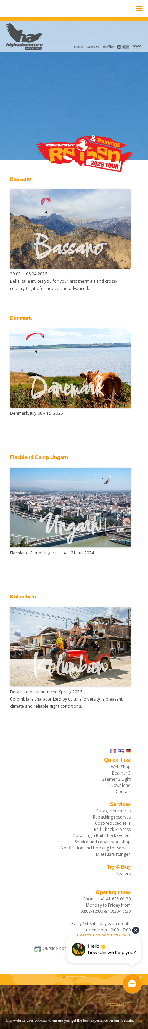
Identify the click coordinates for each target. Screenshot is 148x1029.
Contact (123, 791)
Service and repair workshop (103, 842)
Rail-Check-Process (112, 829)
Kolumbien (23, 596)
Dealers (123, 873)
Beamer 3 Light (116, 779)
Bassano (20, 179)
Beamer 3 (121, 773)
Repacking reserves (112, 817)
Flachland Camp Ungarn (39, 457)
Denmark (21, 318)
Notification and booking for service (96, 848)
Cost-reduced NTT (113, 823)
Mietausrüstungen (113, 854)
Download (120, 785)
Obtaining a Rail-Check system (101, 835)
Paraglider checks (113, 811)
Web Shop (121, 767)
